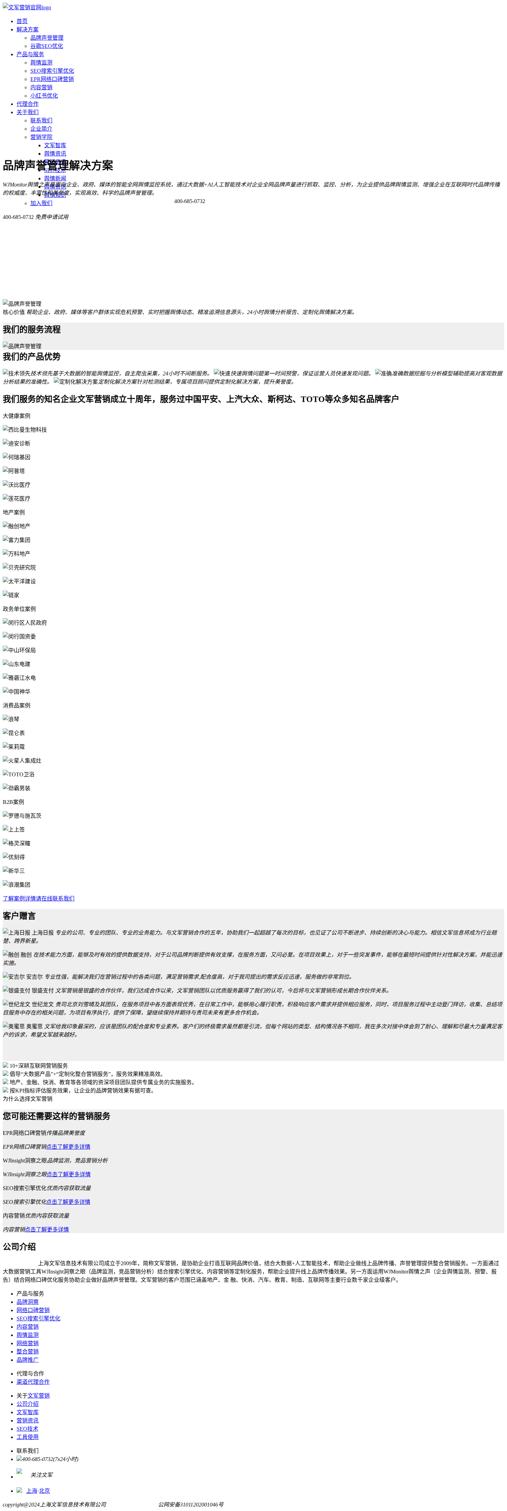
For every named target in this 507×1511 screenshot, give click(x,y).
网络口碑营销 (33, 1310)
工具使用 (28, 1437)
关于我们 (28, 112)
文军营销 (39, 1396)
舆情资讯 (55, 154)
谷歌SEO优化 (46, 46)
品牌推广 (28, 1360)
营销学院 (41, 137)
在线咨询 (216, 201)
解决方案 (28, 29)
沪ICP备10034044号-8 (132, 1505)
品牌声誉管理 (46, 38)
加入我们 (41, 203)
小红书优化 (44, 96)
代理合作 (28, 104)
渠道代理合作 (33, 1382)
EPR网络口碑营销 (52, 79)
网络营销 (28, 1343)
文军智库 (55, 145)
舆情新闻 (55, 178)
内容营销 (41, 87)
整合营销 (28, 1351)
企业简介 (41, 129)
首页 (22, 21)
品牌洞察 (28, 1302)
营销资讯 (28, 1420)
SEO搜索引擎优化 (52, 71)
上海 (31, 1491)
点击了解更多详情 (68, 1147)
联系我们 (41, 120)
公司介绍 (28, 1404)
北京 (44, 1491)
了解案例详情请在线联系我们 (38, 898)
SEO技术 (27, 1429)
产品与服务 (30, 54)
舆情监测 (41, 63)
